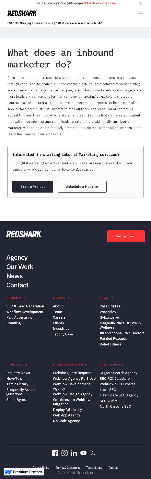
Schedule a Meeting (82, 187)
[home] (22, 13)
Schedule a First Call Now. (100, 3)
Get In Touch (126, 236)
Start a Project (33, 187)
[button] (140, 13)
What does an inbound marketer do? (80, 23)
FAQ (9, 23)
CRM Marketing (23, 23)
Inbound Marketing (44, 23)
